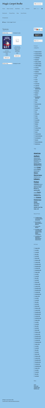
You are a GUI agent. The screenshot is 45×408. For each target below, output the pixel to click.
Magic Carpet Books (12, 3)
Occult (36, 110)
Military (36, 94)
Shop (18, 13)
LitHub (38, 185)
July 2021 (36, 370)
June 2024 (37, 300)
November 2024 (38, 290)
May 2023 (36, 326)
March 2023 (37, 330)
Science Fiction (38, 127)
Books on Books (38, 61)
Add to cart (7, 57)
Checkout (27, 8)
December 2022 (38, 336)
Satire (39, 195)
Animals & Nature (38, 53)
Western (36, 139)
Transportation (38, 133)
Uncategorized (38, 137)
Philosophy (37, 113)
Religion (36, 123)
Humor (36, 81)
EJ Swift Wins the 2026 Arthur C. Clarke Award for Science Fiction (38, 238)
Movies (36, 99)
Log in (35, 384)
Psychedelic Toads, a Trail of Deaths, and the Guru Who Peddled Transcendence (38, 232)
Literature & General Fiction (38, 88)
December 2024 (38, 288)
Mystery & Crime (38, 104)
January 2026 (37, 262)
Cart (23, 8)
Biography (37, 59)
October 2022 (37, 340)
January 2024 (37, 310)
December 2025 (38, 264)
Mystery (36, 188)
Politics (36, 118)
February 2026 (37, 260)
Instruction (37, 83)
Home (3, 8)
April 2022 (37, 352)
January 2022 (37, 358)
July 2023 (36, 322)
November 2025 (38, 266)
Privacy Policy (12, 13)
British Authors (37, 164)
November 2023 (38, 314)
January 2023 (37, 334)
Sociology (37, 130)
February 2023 (37, 332)
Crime (39, 167)
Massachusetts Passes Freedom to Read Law (38, 223)
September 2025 (38, 270)
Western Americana (38, 141)
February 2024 (37, 308)
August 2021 (37, 368)
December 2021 (38, 360)
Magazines (37, 90)
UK (38, 209)
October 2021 (37, 364)
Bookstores (37, 162)
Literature (36, 184)
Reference (37, 121)
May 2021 (36, 374)
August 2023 (37, 320)
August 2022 (37, 344)
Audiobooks (37, 57)
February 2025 (37, 284)
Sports (36, 132)
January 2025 (37, 286)
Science (36, 125)
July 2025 (36, 274)
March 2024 (37, 306)
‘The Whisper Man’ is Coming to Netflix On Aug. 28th (38, 218)
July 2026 (36, 250)
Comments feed (37, 387)
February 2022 (37, 356)
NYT (39, 190)
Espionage (35, 169)
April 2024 (37, 304)
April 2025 (37, 280)
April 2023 (37, 328)
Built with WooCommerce (14, 401)
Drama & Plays (38, 69)
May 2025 (36, 278)
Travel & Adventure (38, 135)
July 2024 (36, 298)
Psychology (37, 120)
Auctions (35, 159)
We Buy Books (5, 17)
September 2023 (38, 318)
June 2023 (37, 324)
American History (38, 51)
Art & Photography (38, 55)
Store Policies (23, 13)
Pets (36, 111)
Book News (17, 8)
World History (37, 144)
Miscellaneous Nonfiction (37, 97)
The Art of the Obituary (37, 227)
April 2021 (37, 376)
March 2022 (37, 354)
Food (36, 77)
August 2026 (37, 248)
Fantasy (36, 75)
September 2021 (38, 366)
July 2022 (36, 346)
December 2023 (38, 312)
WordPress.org (36, 388)
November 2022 (38, 338)
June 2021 (37, 372)
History (36, 173)
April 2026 (37, 256)
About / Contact (10, 8)
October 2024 (37, 292)
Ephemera (37, 71)
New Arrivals (37, 108)
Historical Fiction (36, 171)
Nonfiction (36, 190)
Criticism (36, 67)
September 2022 (38, 342)
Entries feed (36, 386)
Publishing (36, 195)
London (40, 185)
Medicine (36, 92)
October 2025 (37, 268)
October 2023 (37, 316)
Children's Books (38, 63)
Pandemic (35, 192)
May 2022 (36, 350)
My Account (4, 13)
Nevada (36, 106)
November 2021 (38, 362)
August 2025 (37, 272)
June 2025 (37, 276)
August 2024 (37, 296)
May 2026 (36, 254)
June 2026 (37, 252)
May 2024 (36, 302)
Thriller (39, 207)
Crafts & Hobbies (38, 65)
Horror (36, 79)
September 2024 (38, 294)
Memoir (35, 187)
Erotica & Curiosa (38, 73)
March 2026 (37, 258)
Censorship (36, 165)
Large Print (37, 85)
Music (36, 102)
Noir (38, 188)
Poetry (36, 116)
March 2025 (37, 282)
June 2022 (37, 348)
